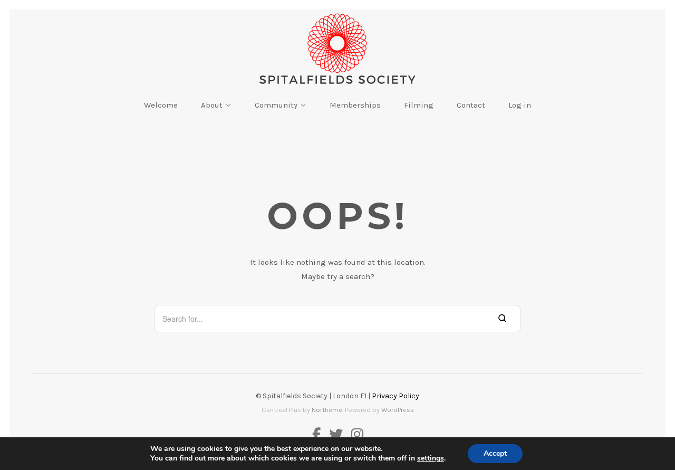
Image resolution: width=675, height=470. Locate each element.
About (212, 105)
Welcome (161, 105)
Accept (495, 453)
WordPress (397, 410)
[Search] (502, 318)
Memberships (355, 105)
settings (430, 458)
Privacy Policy (395, 395)
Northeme (327, 410)
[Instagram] (355, 436)
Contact (471, 105)
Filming (418, 105)
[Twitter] (336, 436)
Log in (519, 105)
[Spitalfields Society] (337, 48)
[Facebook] (318, 436)
